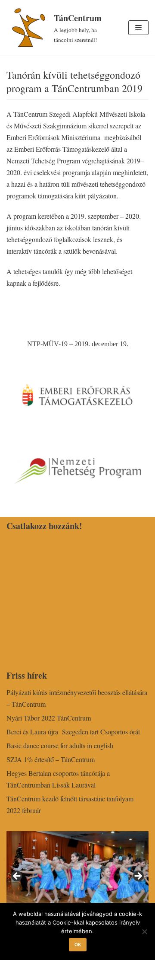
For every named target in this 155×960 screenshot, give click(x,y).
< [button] (17, 876)
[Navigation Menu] (138, 27)
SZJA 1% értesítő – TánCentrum (50, 759)
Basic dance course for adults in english (59, 745)
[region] (77, 879)
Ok (77, 944)
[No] (144, 931)
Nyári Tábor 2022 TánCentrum (48, 717)
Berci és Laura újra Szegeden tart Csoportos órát (73, 731)
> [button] (137, 876)
